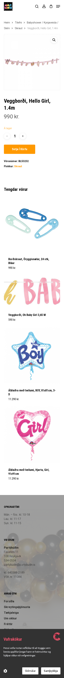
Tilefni (18, 22)
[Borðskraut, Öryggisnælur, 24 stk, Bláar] (32, 224)
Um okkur (10, 618)
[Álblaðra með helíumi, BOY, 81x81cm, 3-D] (32, 355)
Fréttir (8, 624)
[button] (58, 6)
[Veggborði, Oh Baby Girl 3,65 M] (32, 291)
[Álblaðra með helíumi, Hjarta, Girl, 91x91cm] (32, 435)
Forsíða (9, 601)
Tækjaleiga (11, 612)
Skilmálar (30, 670)
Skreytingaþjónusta (17, 607)
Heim (7, 22)
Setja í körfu (19, 149)
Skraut (18, 28)
